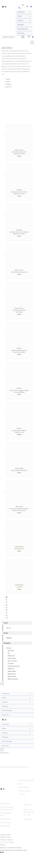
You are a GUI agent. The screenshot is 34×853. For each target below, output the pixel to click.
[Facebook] (3, 6)
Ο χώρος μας (21, 12)
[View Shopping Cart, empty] (31, 6)
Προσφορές (20, 24)
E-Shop (19, 16)
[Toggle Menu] (29, 12)
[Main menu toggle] (32, 42)
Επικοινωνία (20, 33)
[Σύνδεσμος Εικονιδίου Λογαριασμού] (27, 6)
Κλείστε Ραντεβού (22, 29)
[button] (19, 8)
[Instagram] (5, 6)
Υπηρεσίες (20, 20)
